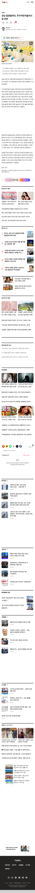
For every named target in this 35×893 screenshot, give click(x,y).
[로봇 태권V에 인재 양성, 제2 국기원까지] (5, 573)
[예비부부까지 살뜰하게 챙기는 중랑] (5, 623)
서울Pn (3, 12)
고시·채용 (27, 865)
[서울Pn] (5, 2)
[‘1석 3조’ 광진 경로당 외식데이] (5, 641)
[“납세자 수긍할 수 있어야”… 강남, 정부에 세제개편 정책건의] (5, 632)
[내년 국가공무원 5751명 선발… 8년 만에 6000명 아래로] (5, 709)
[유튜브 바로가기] (15, 877)
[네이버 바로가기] (23, 877)
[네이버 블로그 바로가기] (26, 877)
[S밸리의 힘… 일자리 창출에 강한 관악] (5, 650)
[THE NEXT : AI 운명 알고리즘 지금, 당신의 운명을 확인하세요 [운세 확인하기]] (18, 180)
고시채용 (4, 685)
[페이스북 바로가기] (8, 877)
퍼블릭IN (7, 869)
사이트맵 (24, 883)
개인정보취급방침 (17, 883)
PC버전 (28, 883)
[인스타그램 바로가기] (19, 877)
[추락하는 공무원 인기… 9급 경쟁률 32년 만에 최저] (5, 700)
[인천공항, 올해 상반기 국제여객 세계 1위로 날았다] (5, 496)
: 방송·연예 (6, 725)
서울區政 (4, 617)
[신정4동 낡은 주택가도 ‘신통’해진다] (5, 582)
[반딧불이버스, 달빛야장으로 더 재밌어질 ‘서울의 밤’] (5, 564)
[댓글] (15, 22)
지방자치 (4, 549)
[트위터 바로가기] (12, 877)
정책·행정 (4, 481)
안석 (7, 28)
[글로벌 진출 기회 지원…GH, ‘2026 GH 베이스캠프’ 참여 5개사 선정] (5, 505)
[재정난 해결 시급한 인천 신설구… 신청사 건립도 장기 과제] (5, 555)
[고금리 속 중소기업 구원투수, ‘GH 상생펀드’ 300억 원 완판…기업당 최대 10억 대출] (5, 515)
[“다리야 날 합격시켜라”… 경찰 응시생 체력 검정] (5, 691)
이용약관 (10, 883)
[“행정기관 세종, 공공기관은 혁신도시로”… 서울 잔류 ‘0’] (5, 487)
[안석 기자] (3, 29)
